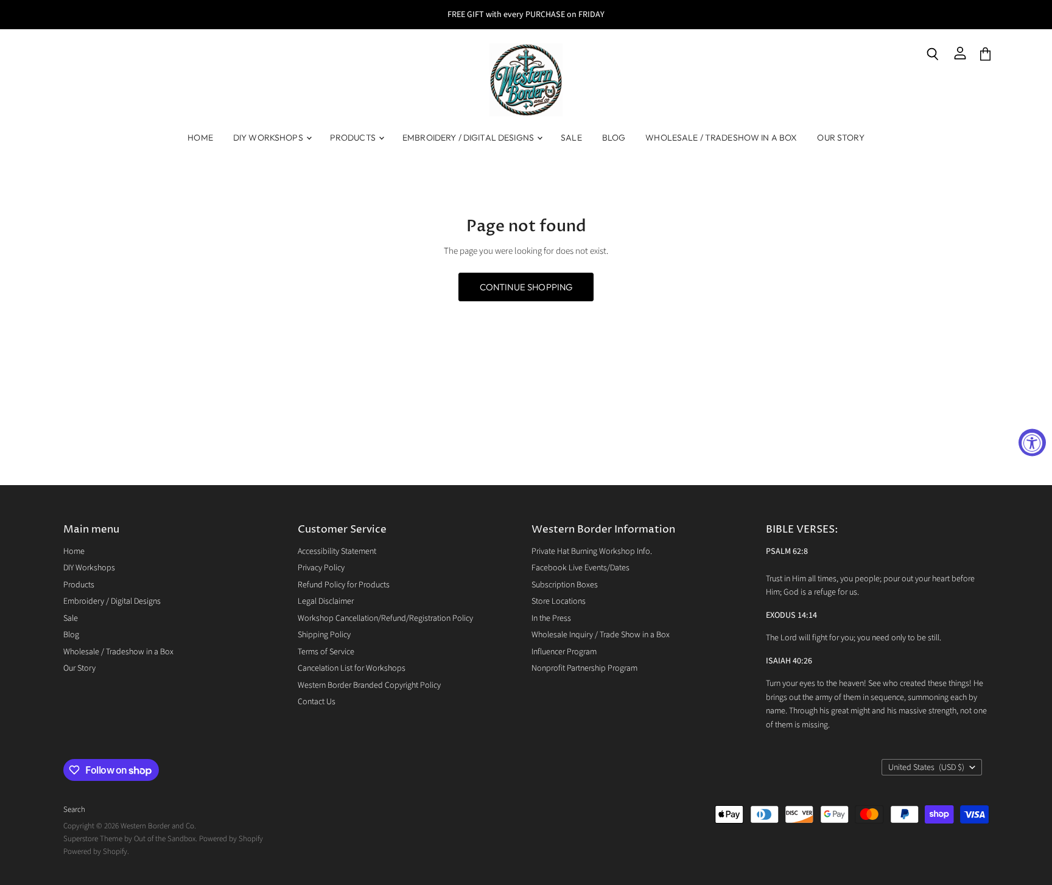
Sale (571, 137)
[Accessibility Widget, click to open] (1032, 442)
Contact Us (316, 702)
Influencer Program (564, 652)
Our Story (840, 137)
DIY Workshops (269, 137)
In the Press (551, 618)
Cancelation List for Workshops (351, 668)
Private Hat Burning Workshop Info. (591, 551)
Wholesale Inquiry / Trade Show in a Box (600, 635)
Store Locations (558, 601)
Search (74, 809)
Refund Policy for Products (344, 585)
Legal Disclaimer (326, 601)
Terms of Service (326, 652)
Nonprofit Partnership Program (584, 668)
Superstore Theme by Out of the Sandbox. (130, 838)
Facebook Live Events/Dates (580, 568)
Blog (614, 137)
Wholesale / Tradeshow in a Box (721, 137)
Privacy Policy (321, 568)
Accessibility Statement (337, 551)
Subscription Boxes (564, 585)
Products (353, 137)
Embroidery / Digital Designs (469, 137)
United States (926, 767)
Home (200, 137)
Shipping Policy (324, 635)
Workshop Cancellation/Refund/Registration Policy (385, 618)
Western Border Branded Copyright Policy (369, 685)
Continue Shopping (526, 287)
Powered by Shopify (231, 838)
